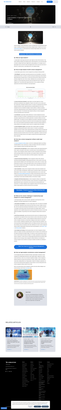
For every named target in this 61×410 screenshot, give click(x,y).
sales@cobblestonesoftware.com (10, 366)
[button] (58, 407)
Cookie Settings (4, 408)
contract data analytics (18, 48)
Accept (37, 406)
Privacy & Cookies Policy (44, 404)
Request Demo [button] (50, 1)
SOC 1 (43, 226)
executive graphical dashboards (24, 173)
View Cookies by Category (30, 406)
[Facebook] (10, 371)
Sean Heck (8, 15)
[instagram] (8, 371)
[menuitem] (24, 365)
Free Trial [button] (55, 1)
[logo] (11, 362)
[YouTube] (9, 371)
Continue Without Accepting (45, 406)
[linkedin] (6, 371)
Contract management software (20, 143)
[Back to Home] (7, 2)
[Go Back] (30, 26)
